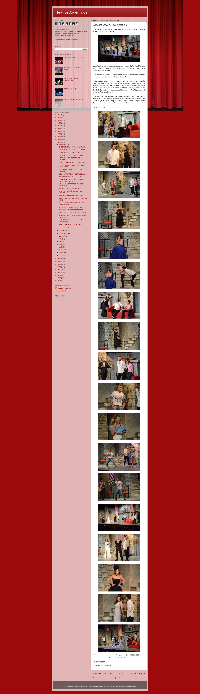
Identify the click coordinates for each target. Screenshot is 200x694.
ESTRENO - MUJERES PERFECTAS (71, 210)
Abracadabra (104, 658)
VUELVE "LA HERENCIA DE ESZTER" (71, 195)
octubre (62, 230)
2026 (59, 115)
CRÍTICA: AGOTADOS (71, 89)
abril (60, 247)
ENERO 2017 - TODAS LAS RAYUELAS (72, 155)
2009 (59, 275)
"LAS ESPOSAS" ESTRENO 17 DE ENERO (73, 177)
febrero (61, 252)
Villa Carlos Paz (126, 658)
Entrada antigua (138, 673)
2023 (59, 123)
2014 (59, 261)
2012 (59, 267)
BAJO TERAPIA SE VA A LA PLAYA (70, 224)
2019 (59, 134)
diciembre (62, 144)
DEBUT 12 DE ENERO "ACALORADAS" (72, 152)
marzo (61, 250)
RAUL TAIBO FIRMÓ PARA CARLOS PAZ (72, 212)
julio (60, 239)
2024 (59, 120)
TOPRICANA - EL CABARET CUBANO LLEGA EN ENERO (71, 180)
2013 (59, 264)
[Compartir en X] (135, 655)
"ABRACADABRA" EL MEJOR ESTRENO (72, 150)
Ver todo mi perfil (60, 291)
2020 (59, 131)
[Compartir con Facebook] (137, 655)
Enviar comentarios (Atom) (111, 678)
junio (61, 241)
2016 (59, 142)
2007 (59, 280)
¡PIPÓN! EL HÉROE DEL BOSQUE (70, 188)
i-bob (113, 686)
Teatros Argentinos (71, 12)
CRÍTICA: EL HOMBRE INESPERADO (71, 79)
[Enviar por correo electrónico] (131, 655)
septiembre (63, 233)
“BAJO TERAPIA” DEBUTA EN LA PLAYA (72, 147)
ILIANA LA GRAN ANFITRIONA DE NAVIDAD (73, 162)
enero (61, 255)
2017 (59, 139)
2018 (59, 136)
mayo (61, 244)
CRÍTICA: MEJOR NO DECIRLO (74, 99)
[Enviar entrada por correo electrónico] (127, 655)
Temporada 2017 (114, 658)
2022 (59, 126)
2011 (59, 269)
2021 (59, 128)
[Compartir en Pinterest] (139, 655)
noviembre (63, 228)
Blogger (132, 686)
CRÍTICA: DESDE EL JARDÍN (73, 57)
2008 (59, 278)
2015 (59, 259)
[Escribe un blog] (133, 655)
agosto (61, 236)
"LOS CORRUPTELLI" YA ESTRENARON (72, 174)
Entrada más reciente (102, 673)
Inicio (121, 673)
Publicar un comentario (103, 665)
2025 (59, 117)
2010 (59, 272)
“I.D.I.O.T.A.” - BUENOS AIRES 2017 (71, 207)
